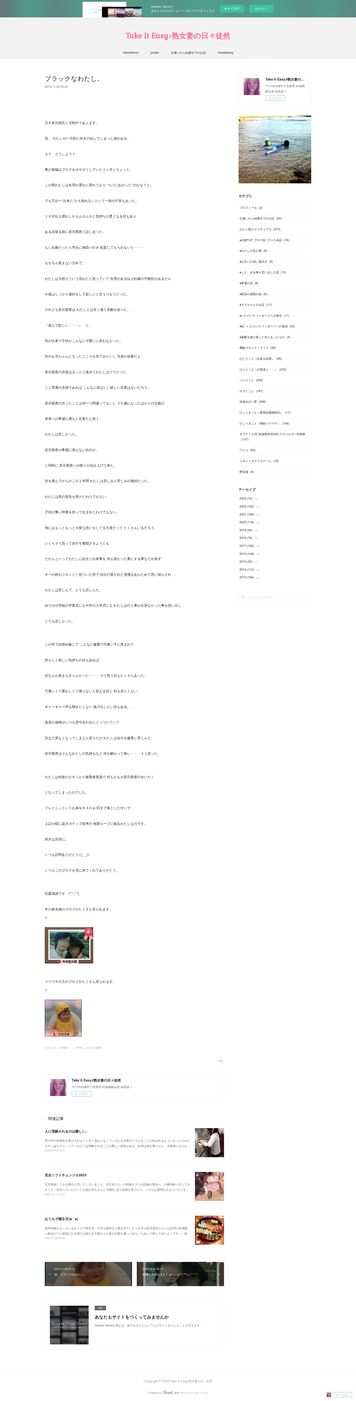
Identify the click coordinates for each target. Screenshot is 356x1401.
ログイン (261, 8)
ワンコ (247, 450)
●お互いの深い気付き (256, 261)
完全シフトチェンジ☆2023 (65, 1174)
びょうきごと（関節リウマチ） (264, 423)
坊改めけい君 (253, 401)
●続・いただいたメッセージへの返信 (267, 326)
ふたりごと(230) (92, 1047)
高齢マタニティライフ (258, 347)
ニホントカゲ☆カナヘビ (259, 461)
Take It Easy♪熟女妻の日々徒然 (178, 35)
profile (155, 52)
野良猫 (247, 471)
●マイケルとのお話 (256, 304)
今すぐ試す (232, 8)
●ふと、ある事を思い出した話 (263, 272)
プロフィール (251, 207)
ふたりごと (251, 380)
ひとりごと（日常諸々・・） (263, 369)
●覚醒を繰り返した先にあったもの (265, 337)
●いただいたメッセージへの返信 (264, 315)
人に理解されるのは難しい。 (67, 1131)
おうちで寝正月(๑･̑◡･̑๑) (61, 1218)
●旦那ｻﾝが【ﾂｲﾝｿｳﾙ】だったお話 (264, 240)
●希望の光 (249, 283)
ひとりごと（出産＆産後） (261, 358)
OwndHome (131, 52)
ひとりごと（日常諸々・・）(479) (63, 1047)
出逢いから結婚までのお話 (188, 52)
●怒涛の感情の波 (253, 294)
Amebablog (225, 52)
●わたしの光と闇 (253, 250)
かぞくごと (251, 391)
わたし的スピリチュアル (260, 229)
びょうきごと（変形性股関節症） (265, 412)
